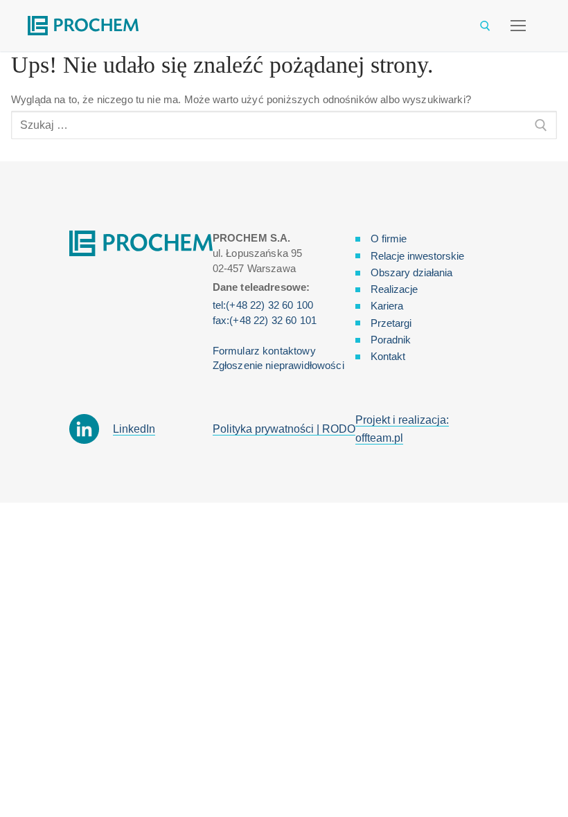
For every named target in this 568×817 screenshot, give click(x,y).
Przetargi (391, 323)
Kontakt (388, 356)
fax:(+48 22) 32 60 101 (265, 320)
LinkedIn (134, 429)
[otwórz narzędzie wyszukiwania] (485, 26)
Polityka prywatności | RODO (284, 429)
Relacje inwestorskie (417, 256)
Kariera (387, 306)
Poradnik (391, 339)
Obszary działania (411, 272)
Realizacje (394, 289)
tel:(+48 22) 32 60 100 (263, 305)
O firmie (389, 238)
